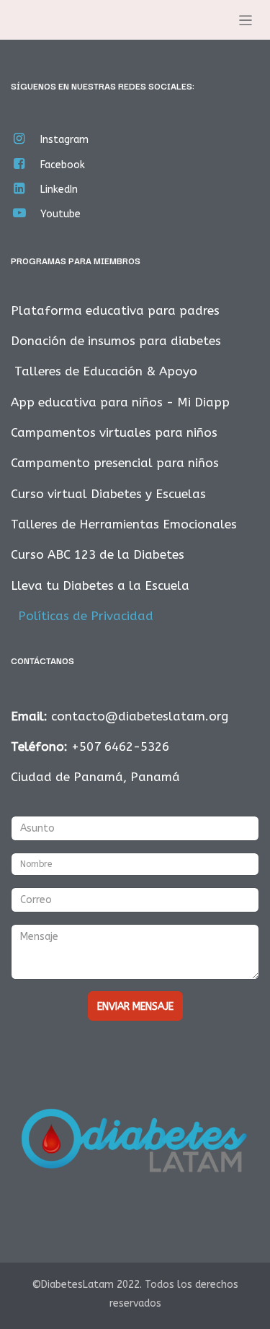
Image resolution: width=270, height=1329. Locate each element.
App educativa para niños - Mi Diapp (120, 402)
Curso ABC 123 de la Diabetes (97, 554)
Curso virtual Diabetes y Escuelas (108, 494)
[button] (135, 1006)
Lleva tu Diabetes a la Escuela (100, 585)
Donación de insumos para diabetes (116, 341)
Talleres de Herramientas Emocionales (124, 524)
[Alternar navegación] (246, 20)
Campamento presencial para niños (115, 463)
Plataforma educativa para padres (115, 310)
